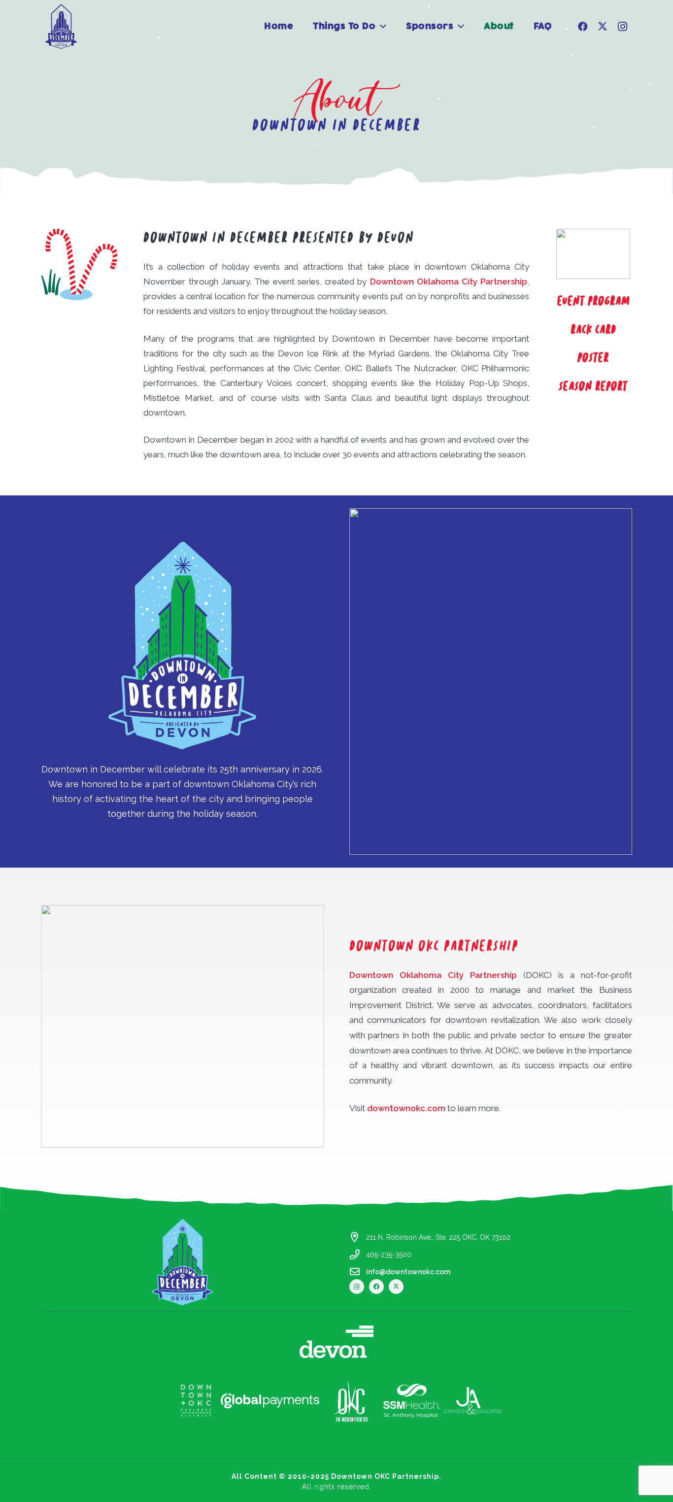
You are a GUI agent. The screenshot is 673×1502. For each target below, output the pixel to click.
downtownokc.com (406, 1108)
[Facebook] (583, 26)
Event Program (593, 301)
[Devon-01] (336, 1342)
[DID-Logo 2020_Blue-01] (61, 26)
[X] (602, 26)
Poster (593, 357)
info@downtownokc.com (408, 1272)
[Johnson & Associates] (472, 1401)
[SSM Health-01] (411, 1401)
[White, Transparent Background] (195, 1401)
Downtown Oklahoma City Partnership (449, 281)
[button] (383, 27)
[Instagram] (622, 26)
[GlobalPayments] (270, 1400)
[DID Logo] (182, 1262)
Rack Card (593, 329)
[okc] (351, 1401)
